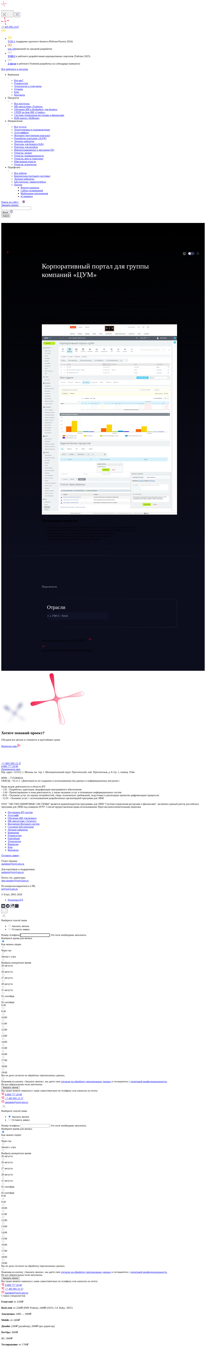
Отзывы (18, 89)
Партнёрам (14, 838)
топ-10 (11, 48)
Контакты (19, 95)
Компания (13, 832)
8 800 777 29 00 (9, 766)
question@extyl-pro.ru (12, 863)
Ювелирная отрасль (25, 161)
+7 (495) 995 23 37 (11, 763)
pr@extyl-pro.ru (9, 889)
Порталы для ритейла (26, 147)
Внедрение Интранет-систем (23, 824)
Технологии (14, 841)
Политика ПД (15, 900)
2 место (12, 63)
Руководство (21, 83)
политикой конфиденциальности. (149, 1081)
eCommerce (27, 196)
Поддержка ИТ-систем (20, 812)
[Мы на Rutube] (12, 907)
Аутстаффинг (21, 132)
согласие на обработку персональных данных (86, 1081)
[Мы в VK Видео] (17, 907)
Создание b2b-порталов (21, 826)
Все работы (20, 173)
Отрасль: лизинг (23, 152)
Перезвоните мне (10, 769)
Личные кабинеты (24, 141)
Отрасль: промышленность (29, 155)
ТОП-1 (11, 41)
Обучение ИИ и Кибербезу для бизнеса (35, 109)
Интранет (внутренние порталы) (32, 135)
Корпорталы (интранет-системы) (32, 176)
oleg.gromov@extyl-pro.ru (14, 880)
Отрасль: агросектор (25, 164)
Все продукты (22, 103)
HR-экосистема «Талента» (28, 106)
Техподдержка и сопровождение (32, 129)
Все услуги (20, 126)
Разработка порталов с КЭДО (30, 138)
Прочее (18, 184)
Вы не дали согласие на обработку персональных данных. (33, 1075)
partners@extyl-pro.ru (12, 872)
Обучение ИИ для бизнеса (22, 818)
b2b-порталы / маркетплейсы (30, 181)
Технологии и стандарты (28, 86)
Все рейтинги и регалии (14, 69)
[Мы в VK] (3, 907)
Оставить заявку (10, 855)
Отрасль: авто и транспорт (28, 158)
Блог (16, 92)
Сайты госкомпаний (32, 190)
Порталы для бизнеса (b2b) (29, 144)
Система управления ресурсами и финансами (39, 115)
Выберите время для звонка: (16, 938)
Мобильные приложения (34, 193)
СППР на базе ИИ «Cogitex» (29, 112)
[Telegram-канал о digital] (8, 907)
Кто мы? (18, 80)
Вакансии (13, 844)
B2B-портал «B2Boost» (27, 118)
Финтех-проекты (30, 187)
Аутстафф (13, 815)
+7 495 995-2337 (10, 27)
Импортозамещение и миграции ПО (34, 150)
